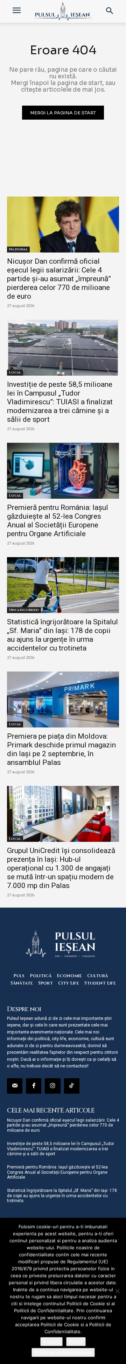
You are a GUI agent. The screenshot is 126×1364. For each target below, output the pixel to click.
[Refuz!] (117, 1290)
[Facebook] (33, 1086)
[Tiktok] (71, 1086)
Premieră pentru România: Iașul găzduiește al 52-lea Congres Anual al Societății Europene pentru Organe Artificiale (57, 520)
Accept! (51, 1341)
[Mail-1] (14, 1086)
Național (18, 249)
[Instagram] (52, 1086)
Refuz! (76, 1341)
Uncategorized (24, 610)
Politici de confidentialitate (63, 1352)
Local (15, 372)
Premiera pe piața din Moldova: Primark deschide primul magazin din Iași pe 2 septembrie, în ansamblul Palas (61, 749)
